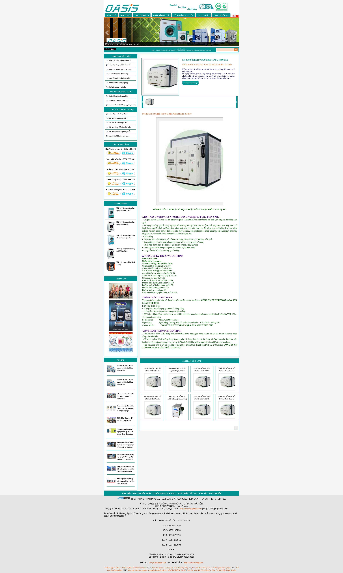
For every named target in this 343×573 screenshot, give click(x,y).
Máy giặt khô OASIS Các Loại (120, 69)
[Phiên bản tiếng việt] (237, 16)
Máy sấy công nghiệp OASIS (119, 65)
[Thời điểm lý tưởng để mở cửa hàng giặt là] (111, 422)
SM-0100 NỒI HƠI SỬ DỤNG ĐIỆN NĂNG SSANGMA (201, 370)
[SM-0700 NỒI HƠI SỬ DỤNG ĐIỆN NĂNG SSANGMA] (202, 418)
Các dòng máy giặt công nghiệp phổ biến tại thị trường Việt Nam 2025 (125, 457)
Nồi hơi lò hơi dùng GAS (118, 123)
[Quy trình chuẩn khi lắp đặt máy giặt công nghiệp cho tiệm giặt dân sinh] (111, 470)
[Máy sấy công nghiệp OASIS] (122, 12)
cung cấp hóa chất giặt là (157, 570)
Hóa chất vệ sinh (122, 568)
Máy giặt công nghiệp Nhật (136, 493)
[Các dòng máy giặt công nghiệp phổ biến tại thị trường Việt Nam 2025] (111, 458)
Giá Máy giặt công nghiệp (221, 568)
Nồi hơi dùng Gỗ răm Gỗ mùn (120, 127)
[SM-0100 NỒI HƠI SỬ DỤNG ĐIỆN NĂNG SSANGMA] (202, 390)
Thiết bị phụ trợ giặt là (117, 87)
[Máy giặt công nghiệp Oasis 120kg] (110, 271)
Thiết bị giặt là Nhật (164, 493)
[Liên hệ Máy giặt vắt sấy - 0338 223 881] (113, 164)
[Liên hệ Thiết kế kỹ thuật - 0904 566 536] (113, 185)
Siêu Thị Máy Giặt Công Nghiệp (199, 570)
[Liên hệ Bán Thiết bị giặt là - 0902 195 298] (113, 154)
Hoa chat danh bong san (138, 568)
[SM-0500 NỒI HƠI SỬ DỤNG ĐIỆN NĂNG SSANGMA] (177, 390)
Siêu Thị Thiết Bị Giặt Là (177, 570)
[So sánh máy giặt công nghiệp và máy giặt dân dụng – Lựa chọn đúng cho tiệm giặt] (111, 433)
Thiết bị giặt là (110, 568)
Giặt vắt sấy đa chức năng (118, 74)
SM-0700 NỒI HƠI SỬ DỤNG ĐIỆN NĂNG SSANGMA (201, 398)
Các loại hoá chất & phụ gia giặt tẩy (122, 105)
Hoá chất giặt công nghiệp (118, 96)
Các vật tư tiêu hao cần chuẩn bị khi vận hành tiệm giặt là (125, 368)
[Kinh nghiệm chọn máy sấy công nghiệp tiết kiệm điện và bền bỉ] (111, 482)
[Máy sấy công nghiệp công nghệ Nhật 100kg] (110, 231)
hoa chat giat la (157, 568)
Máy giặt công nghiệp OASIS (120, 60)
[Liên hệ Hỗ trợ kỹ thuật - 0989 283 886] (113, 175)
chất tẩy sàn (169, 568)
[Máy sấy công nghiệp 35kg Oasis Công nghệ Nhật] (110, 245)
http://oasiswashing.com (193, 563)
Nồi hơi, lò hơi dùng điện (118, 114)
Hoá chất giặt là (187, 493)
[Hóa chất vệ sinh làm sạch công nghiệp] (121, 352)
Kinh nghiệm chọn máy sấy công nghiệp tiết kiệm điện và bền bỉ (125, 481)
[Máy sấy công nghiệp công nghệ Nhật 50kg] (110, 258)
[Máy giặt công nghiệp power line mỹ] (121, 330)
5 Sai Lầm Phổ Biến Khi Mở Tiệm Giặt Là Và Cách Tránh (125, 396)
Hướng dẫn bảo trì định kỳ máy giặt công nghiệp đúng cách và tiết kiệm (125, 444)
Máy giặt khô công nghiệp (137, 570)
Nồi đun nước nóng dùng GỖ (119, 131)
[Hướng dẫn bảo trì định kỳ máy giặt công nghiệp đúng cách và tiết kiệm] (111, 446)
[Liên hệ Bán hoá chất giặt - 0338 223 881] (113, 195)
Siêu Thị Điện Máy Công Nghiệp (224, 570)
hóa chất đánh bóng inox (201, 568)
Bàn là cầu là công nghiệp (118, 83)
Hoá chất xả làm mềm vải (118, 100)
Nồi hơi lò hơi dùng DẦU (118, 118)
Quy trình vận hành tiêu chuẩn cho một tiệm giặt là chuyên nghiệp (125, 408)
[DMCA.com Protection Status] (124, 499)
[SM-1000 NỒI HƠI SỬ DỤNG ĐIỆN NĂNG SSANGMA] (152, 390)
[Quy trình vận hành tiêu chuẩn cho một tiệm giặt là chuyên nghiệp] (111, 411)
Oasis (199, 509)
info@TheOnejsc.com (157, 563)
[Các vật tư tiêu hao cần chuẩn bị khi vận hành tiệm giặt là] (111, 372)
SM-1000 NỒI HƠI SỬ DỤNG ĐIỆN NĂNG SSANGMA (152, 370)
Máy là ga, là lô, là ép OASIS (119, 78)
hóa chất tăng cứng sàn (182, 568)
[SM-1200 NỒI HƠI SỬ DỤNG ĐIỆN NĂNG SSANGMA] (152, 418)
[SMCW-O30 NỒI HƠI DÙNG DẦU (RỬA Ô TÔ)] (177, 418)
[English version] (233, 16)
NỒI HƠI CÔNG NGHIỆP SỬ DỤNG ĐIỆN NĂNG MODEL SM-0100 (207, 65)
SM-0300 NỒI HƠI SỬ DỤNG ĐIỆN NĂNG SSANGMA (226, 370)
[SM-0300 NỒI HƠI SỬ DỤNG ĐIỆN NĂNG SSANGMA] (226, 390)
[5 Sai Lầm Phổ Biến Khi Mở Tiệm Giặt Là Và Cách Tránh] (111, 398)
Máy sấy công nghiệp (210, 493)
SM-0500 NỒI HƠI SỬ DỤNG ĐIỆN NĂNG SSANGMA (177, 370)
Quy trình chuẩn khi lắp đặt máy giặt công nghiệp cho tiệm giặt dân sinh (125, 469)
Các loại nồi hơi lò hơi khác (119, 136)
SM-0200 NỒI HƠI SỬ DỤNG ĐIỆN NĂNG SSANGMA (226, 398)
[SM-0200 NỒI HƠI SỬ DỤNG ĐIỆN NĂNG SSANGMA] (226, 418)
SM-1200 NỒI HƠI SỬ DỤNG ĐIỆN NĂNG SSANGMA (152, 398)
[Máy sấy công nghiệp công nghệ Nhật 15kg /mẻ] (110, 218)
